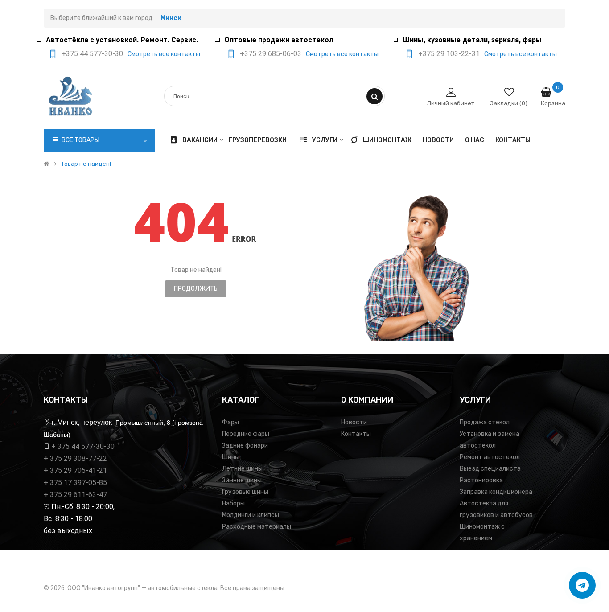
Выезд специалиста (490, 468)
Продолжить (196, 288)
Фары (230, 422)
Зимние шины (242, 480)
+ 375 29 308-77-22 (75, 458)
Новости (354, 422)
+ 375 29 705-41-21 (75, 470)
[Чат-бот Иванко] (582, 585)
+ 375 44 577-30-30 (83, 446)
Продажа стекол (485, 422)
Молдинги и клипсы (250, 515)
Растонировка (481, 480)
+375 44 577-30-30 (92, 53)
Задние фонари (245, 445)
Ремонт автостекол (490, 457)
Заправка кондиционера (496, 492)
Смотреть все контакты (164, 54)
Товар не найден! (86, 164)
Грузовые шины (245, 492)
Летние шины (242, 468)
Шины (230, 457)
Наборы (233, 503)
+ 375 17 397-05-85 (75, 482)
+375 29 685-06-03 (270, 53)
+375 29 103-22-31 (449, 53)
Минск (170, 18)
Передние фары (245, 434)
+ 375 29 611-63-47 (75, 494)
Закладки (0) (508, 103)
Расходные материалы (256, 526)
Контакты (356, 434)
